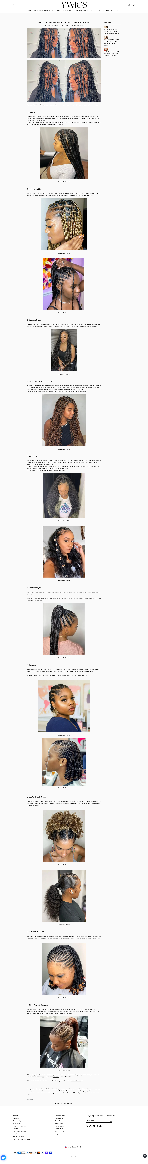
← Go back (30, 1099)
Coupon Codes (59, 1128)
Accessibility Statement (19, 1126)
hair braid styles (75, 1081)
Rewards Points (59, 1126)
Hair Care (15, 1128)
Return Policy (59, 1121)
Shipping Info (59, 1118)
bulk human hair (34, 122)
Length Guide (17, 1134)
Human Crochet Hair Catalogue (22, 1139)
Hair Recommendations (19, 1131)
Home (29, 10)
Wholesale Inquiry (60, 1115)
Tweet (58, 1103)
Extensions (81, 10)
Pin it (70, 1103)
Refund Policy (59, 1123)
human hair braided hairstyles (45, 1089)
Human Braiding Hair (43, 10)
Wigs (93, 10)
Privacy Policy (17, 1121)
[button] (145, 1156)
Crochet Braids (64, 10)
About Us (115, 10)
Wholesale (104, 10)
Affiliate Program (60, 1131)
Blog (56, 1134)
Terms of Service (17, 1123)
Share (64, 1103)
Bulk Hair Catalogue (18, 1136)
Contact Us (16, 1118)
